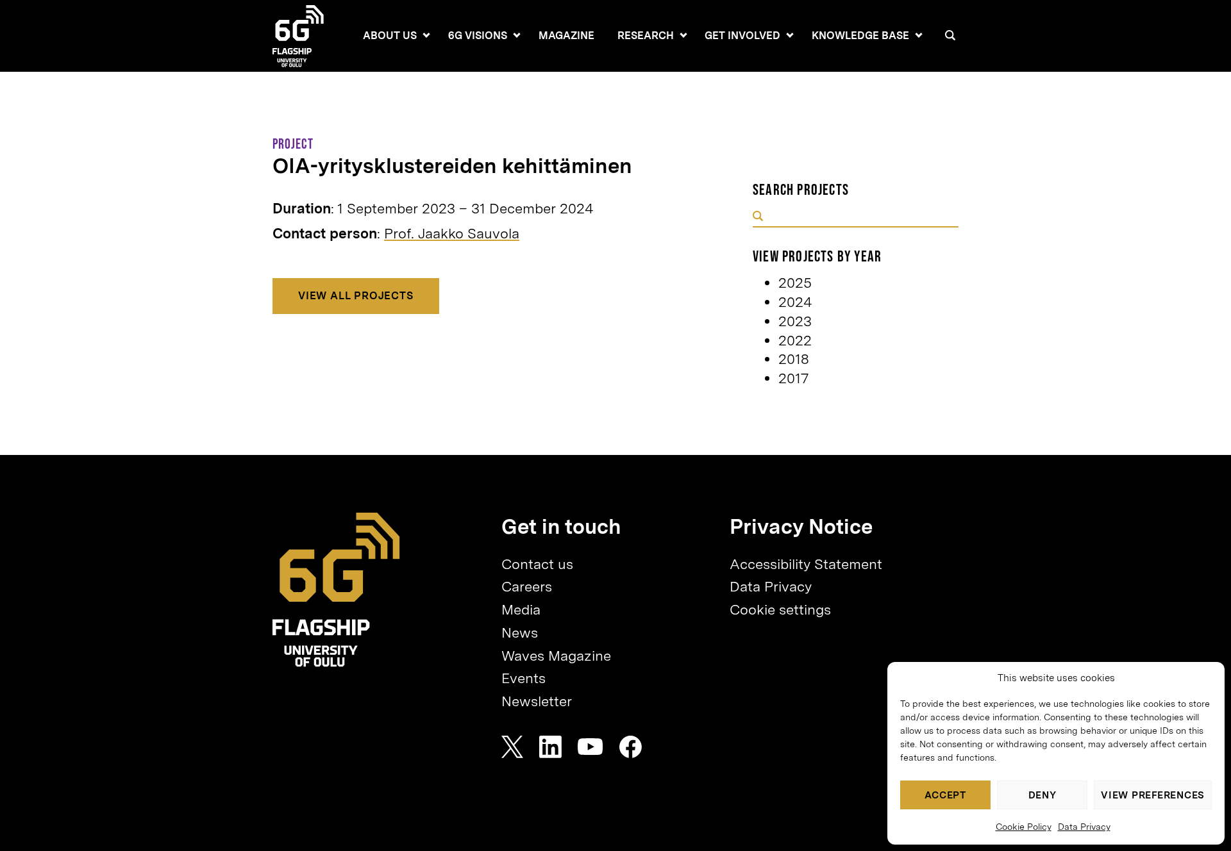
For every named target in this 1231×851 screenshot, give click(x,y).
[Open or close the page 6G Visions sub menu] (517, 35)
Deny (1042, 795)
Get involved (742, 35)
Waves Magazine (556, 655)
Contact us (537, 564)
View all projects (356, 296)
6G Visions (477, 35)
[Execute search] (758, 217)
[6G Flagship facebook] (630, 747)
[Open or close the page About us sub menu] (426, 35)
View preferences (1153, 795)
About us (390, 35)
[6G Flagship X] (512, 747)
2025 (795, 282)
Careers (526, 586)
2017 (793, 378)
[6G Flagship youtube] (590, 747)
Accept (945, 795)
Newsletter (536, 701)
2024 (795, 301)
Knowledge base (860, 35)
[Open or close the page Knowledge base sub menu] (919, 35)
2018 (793, 359)
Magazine (566, 35)
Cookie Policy (1023, 827)
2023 (795, 321)
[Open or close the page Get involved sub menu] (790, 35)
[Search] (950, 35)
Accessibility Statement (806, 564)
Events (523, 678)
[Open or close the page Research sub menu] (683, 35)
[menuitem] (389, 36)
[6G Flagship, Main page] (336, 590)
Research (645, 35)
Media (520, 609)
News (519, 632)
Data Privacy (1084, 827)
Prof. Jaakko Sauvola (451, 233)
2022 (795, 340)
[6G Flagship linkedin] (550, 747)
